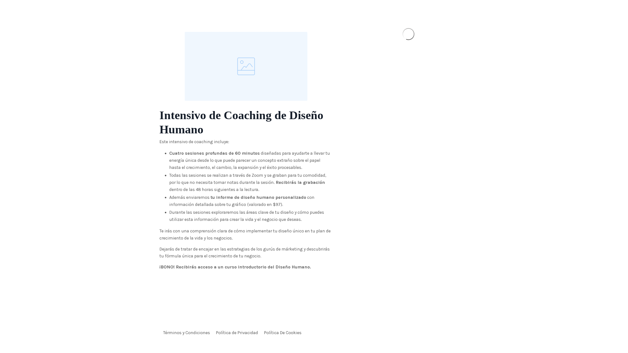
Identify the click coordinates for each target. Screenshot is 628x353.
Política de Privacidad (237, 332)
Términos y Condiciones (186, 332)
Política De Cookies (282, 332)
